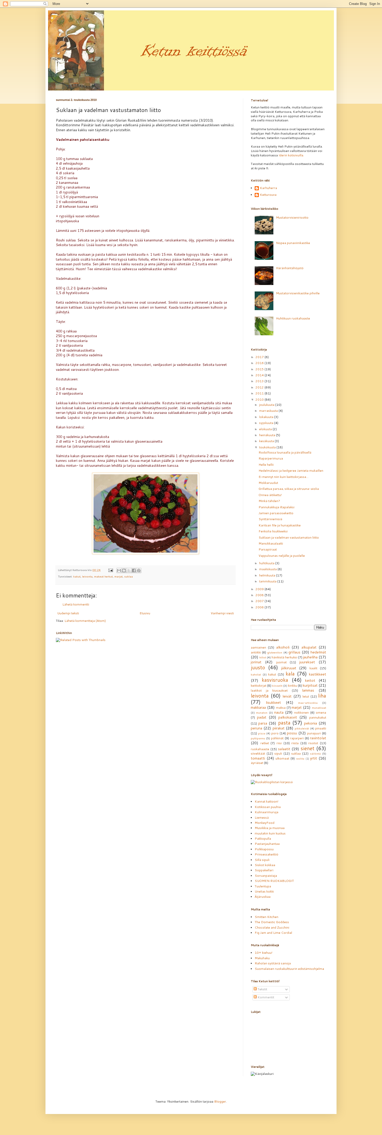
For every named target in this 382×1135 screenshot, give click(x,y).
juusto (258, 667)
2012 (260, 387)
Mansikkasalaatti (271, 543)
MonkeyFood (264, 822)
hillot (262, 657)
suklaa (128, 576)
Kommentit (265, 997)
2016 (260, 363)
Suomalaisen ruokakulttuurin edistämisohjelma (289, 968)
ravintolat (318, 738)
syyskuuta (266, 423)
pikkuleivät (302, 728)
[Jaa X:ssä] (128, 570)
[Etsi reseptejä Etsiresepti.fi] (272, 782)
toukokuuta (267, 447)
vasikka (300, 758)
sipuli (278, 753)
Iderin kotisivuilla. (291, 155)
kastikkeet (317, 674)
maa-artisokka (308, 703)
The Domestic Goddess (272, 922)
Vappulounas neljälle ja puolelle (282, 555)
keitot (310, 680)
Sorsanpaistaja (266, 875)
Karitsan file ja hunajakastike (280, 525)
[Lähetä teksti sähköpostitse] (110, 570)
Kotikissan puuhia (268, 807)
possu (292, 733)
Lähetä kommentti (75, 604)
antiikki (256, 652)
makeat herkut (103, 576)
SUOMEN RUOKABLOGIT (274, 881)
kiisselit (277, 685)
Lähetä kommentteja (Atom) (85, 620)
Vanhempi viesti (222, 613)
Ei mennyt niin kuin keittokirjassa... (283, 477)
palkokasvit (287, 717)
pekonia (310, 723)
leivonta (87, 576)
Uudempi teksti (68, 613)
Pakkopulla (263, 838)
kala (290, 673)
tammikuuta (268, 581)
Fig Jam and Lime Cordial (273, 932)
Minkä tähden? (269, 501)
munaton (261, 712)
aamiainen (258, 647)
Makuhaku (262, 958)
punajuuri (314, 733)
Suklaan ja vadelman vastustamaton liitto (289, 537)
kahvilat (256, 674)
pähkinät (277, 738)
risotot (313, 743)
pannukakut (317, 717)
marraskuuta (269, 410)
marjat (118, 576)
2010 (260, 399)
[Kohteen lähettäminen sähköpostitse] (119, 570)
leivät (287, 696)
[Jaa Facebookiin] (133, 570)
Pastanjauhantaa (267, 843)
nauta (279, 712)
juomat (281, 662)
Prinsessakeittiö (266, 854)
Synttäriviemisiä (270, 519)
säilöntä (315, 753)
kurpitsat (310, 685)
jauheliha (310, 657)
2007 (260, 601)
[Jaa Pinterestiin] (138, 570)
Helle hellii (266, 464)
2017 (260, 357)
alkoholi (282, 647)
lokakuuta (266, 417)
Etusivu (145, 613)
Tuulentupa (263, 886)
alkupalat (309, 647)
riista (295, 743)
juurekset (307, 662)
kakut (77, 576)
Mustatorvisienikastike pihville (298, 293)
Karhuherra (268, 188)
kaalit (313, 668)
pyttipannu (258, 738)
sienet (307, 748)
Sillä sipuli (262, 860)
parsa (262, 723)
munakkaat (319, 707)
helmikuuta (267, 575)
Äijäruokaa (263, 896)
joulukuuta (267, 404)
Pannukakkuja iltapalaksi (276, 507)
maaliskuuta (268, 569)
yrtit (313, 758)
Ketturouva (268, 195)
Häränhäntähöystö (290, 268)
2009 (260, 589)
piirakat (279, 728)
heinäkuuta (267, 435)
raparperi (297, 738)
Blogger (220, 1101)
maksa (281, 707)
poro (275, 733)
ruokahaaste (260, 749)
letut (305, 696)
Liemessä (262, 817)
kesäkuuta (267, 441)
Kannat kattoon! (266, 801)
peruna (256, 728)
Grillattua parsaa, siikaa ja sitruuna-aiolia (289, 488)
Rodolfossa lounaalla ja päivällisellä (285, 452)
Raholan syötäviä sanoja (273, 963)
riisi (279, 743)
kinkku (292, 685)
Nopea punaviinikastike (293, 243)
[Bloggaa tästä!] (124, 570)
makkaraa (258, 707)
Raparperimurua (271, 458)
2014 (260, 375)
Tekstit (262, 989)
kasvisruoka (275, 679)
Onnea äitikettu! (270, 495)
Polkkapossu (264, 849)
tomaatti (258, 758)
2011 (260, 393)
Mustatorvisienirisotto (292, 217)
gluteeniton (274, 652)
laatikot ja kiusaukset (269, 690)
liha (322, 695)
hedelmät (318, 652)
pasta (284, 722)
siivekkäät (258, 753)
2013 (260, 381)
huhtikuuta (267, 563)
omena (321, 712)
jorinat (256, 662)
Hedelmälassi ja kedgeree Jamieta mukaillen (291, 470)
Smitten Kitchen (266, 917)
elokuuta (266, 429)
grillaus (294, 652)
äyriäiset (257, 763)
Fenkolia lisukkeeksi (273, 531)
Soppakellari (264, 870)
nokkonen (301, 712)
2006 (260, 607)
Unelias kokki (264, 891)
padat (261, 717)
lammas (308, 690)
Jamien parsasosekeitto (276, 513)
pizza (261, 733)
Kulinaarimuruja (266, 812)
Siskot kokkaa (265, 865)
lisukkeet (273, 702)
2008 (260, 595)
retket (264, 743)
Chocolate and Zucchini (272, 927)
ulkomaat (282, 758)
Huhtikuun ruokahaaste (293, 318)
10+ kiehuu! (263, 952)
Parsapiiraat (268, 549)
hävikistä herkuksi (284, 657)
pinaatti (320, 728)
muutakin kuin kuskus (270, 833)
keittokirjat (258, 685)
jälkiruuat (288, 668)
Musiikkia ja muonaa (270, 828)
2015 (260, 369)
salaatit (284, 748)
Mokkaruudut (268, 483)
